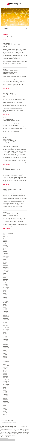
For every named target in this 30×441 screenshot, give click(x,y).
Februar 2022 (5, 279)
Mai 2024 (4, 249)
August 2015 (5, 385)
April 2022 (5, 276)
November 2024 (6, 245)
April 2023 (5, 262)
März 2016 (5, 374)
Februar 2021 (5, 297)
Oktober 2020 (5, 301)
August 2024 (5, 246)
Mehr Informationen (4, 438)
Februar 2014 (5, 412)
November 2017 (6, 344)
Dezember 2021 (6, 282)
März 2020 (5, 309)
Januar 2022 (5, 280)
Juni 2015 (4, 388)
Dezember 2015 (6, 379)
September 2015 (6, 384)
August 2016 (5, 367)
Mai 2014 (4, 408)
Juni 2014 (4, 406)
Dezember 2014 (6, 398)
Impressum (14, 31)
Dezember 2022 (6, 267)
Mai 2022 (4, 274)
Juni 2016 (4, 370)
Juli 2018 (4, 332)
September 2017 (6, 347)
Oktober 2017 (5, 346)
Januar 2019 (5, 325)
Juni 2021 (4, 291)
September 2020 (6, 302)
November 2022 (6, 268)
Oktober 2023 (5, 254)
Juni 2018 (4, 333)
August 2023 (5, 257)
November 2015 (6, 381)
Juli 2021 (4, 290)
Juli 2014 (4, 405)
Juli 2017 (4, 350)
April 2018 (5, 336)
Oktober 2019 (5, 318)
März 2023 (5, 263)
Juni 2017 (4, 351)
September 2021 (6, 287)
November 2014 (6, 399)
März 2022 (5, 277)
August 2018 (5, 330)
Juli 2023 (4, 259)
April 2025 (5, 240)
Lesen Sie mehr (6, 65)
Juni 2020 (4, 305)
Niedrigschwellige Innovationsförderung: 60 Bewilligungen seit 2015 (9, 141)
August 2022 (5, 271)
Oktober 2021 (5, 285)
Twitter (7, 436)
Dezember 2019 (6, 315)
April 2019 (5, 321)
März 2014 (5, 411)
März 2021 (5, 295)
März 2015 (5, 392)
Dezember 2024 (6, 243)
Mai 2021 (4, 293)
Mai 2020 (4, 307)
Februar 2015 (5, 394)
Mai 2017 (4, 353)
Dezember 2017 (6, 343)
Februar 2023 (5, 265)
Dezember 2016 (6, 361)
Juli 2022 (4, 273)
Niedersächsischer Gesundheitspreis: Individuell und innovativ (11, 45)
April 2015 (5, 391)
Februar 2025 (5, 241)
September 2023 (6, 256)
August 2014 (5, 404)
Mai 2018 (4, 335)
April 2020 (5, 308)
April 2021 (5, 294)
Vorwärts (10, 233)
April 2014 (5, 409)
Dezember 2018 (6, 327)
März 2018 (5, 337)
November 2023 (6, 253)
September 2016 (6, 365)
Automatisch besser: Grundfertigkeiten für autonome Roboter (11, 95)
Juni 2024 (4, 248)
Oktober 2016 (5, 364)
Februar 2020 (5, 311)
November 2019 (6, 316)
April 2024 (5, 251)
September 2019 (6, 319)
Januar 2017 (5, 359)
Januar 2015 (5, 395)
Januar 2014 (5, 414)
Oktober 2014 (5, 401)
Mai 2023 (4, 260)
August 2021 (5, 288)
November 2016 (6, 363)
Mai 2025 (4, 238)
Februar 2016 (5, 376)
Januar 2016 (5, 377)
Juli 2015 (4, 387)
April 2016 (5, 373)
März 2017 (5, 356)
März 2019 (5, 322)
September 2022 (6, 270)
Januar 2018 (5, 340)
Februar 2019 (5, 323)
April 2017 (5, 354)
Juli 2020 (4, 304)
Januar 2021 (5, 298)
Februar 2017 (5, 357)
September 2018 (6, 329)
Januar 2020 (5, 312)
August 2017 (5, 348)
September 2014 (6, 402)
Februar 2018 (5, 339)
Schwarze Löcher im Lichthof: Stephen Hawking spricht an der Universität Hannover (11, 72)
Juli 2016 (4, 368)
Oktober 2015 (5, 382)
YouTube (3, 436)
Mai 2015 (4, 390)
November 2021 (6, 284)
